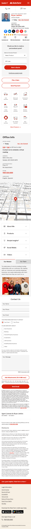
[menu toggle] (28, 3)
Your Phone (6, 309)
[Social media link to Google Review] (25, 31)
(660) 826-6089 (8, 172)
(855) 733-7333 (23, 407)
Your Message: (7, 357)
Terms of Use (5, 496)
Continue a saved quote (15, 73)
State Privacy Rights (7, 501)
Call (4, 147)
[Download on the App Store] (7, 511)
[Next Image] (26, 286)
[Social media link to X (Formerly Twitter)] (13, 31)
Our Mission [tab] (7, 261)
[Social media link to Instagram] (17, 31)
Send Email (15, 386)
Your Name (6, 304)
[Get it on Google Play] (17, 511)
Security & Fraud (6, 492)
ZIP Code (7, 61)
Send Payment (15, 85)
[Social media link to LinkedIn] (9, 31)
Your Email (6, 315)
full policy (12, 452)
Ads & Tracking (5, 489)
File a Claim (15, 80)
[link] (15, 2)
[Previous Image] (5, 286)
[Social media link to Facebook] (5, 31)
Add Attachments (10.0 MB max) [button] (15, 377)
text (8, 147)
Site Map (4, 503)
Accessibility (5, 494)
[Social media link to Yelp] (21, 31)
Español (4, 3)
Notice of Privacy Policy (7, 499)
